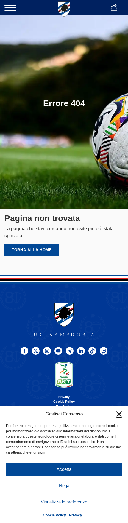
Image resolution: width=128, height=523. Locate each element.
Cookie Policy (54, 515)
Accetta (64, 469)
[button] (119, 414)
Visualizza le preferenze (64, 501)
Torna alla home (32, 250)
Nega (64, 485)
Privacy (75, 515)
